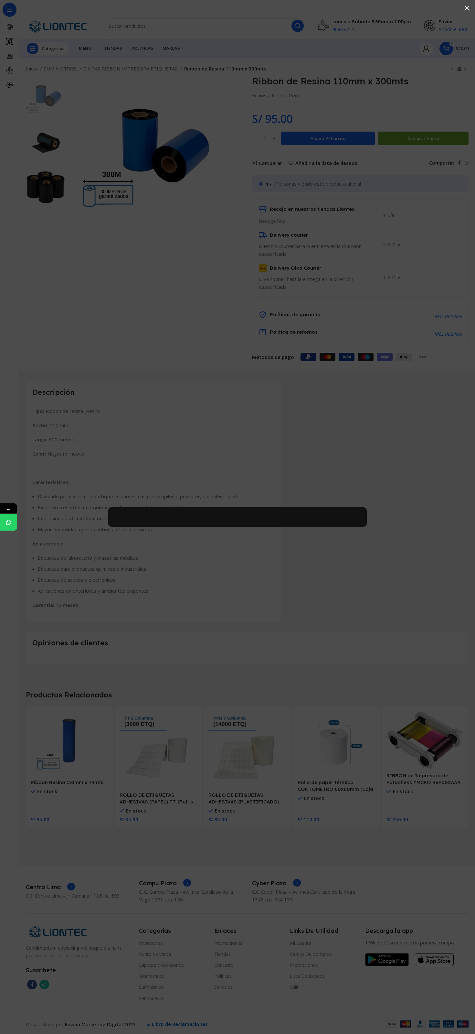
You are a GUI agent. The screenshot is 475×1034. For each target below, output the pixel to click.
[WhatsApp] (8, 522)
